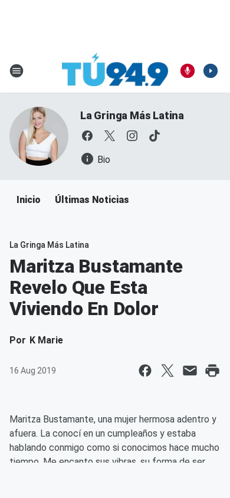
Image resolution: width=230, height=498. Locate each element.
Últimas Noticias (92, 199)
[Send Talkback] (187, 71)
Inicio (29, 199)
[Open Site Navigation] (16, 71)
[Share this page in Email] (190, 370)
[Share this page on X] (167, 370)
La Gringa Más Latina (132, 115)
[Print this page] (212, 370)
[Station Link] (115, 71)
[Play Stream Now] (210, 71)
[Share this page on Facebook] (145, 370)
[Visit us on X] (110, 136)
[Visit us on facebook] (87, 136)
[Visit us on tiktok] (154, 136)
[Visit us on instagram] (132, 136)
